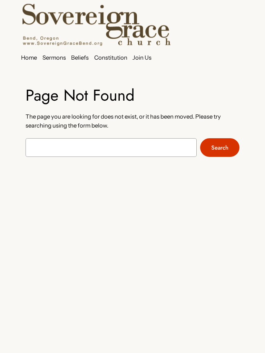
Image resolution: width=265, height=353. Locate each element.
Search (219, 147)
